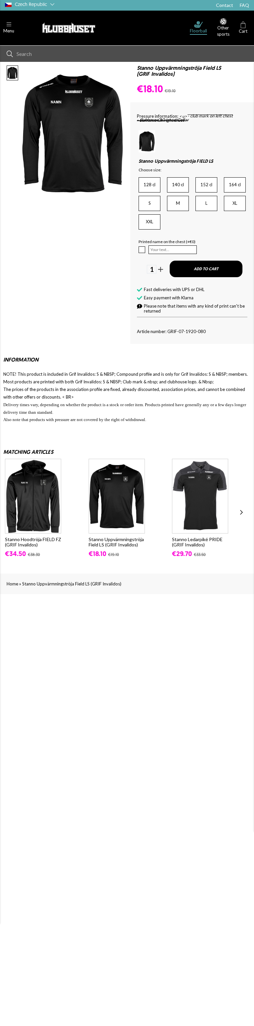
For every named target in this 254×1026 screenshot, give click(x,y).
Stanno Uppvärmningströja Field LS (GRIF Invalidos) (71, 583)
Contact (224, 5)
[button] (8, 27)
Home (12, 583)
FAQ (244, 5)
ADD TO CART (206, 269)
